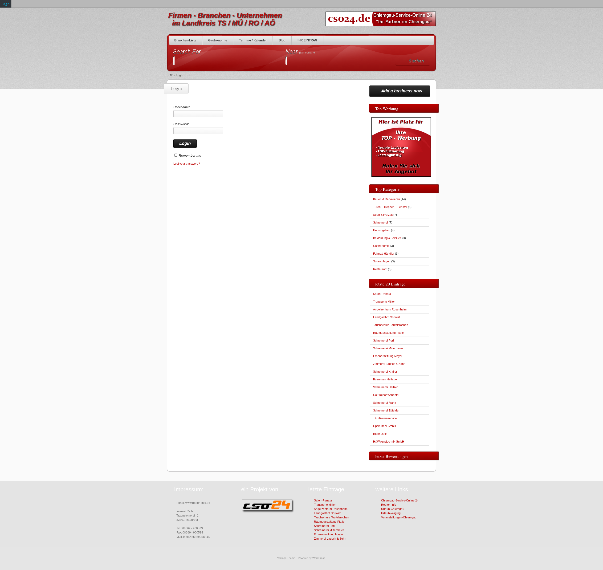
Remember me (190, 155)
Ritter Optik (380, 434)
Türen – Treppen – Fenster (390, 207)
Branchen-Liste (185, 40)
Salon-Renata (382, 294)
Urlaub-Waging (391, 513)
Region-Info (388, 504)
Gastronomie (217, 40)
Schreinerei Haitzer (385, 387)
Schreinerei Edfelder (386, 410)
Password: (181, 124)
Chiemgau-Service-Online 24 (400, 500)
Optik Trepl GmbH (384, 426)
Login (5, 4)
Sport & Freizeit (383, 214)
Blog (282, 40)
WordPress (318, 558)
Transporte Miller (384, 301)
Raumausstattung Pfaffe (388, 332)
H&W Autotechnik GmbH (388, 441)
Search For (187, 51)
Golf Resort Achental (386, 395)
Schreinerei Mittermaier (388, 348)
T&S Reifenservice (385, 418)
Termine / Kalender (253, 40)
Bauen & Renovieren (386, 199)
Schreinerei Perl (383, 340)
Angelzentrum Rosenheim (390, 309)
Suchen (416, 60)
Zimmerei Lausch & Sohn (389, 364)
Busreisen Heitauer (385, 379)
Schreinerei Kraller (385, 371)
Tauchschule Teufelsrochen (390, 325)
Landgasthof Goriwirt (386, 317)
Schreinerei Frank (384, 402)
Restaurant (380, 269)
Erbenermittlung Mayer (387, 356)
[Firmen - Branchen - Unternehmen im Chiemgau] (171, 75)
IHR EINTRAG (307, 40)
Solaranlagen (382, 261)
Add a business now (401, 91)
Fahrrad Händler (383, 253)
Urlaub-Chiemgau (392, 509)
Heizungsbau (381, 230)
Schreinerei (380, 222)
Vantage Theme (286, 558)
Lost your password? (186, 163)
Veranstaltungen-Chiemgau (398, 517)
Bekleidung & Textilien (387, 238)
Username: (181, 107)
